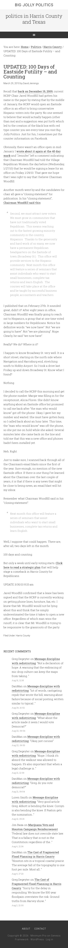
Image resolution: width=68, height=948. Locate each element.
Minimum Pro (39, 935)
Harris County (23, 635)
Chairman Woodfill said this (21, 202)
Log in (49, 939)
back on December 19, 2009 (35, 91)
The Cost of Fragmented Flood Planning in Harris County (36, 884)
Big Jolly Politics (34, 5)
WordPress (37, 939)
